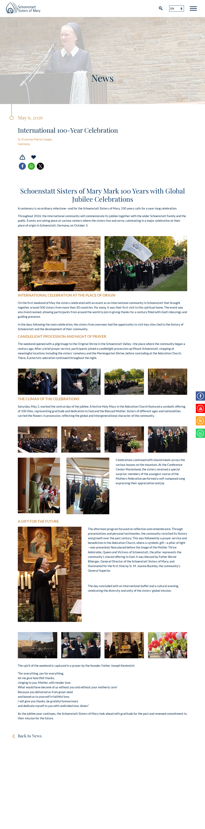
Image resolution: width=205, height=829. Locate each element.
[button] (22, 166)
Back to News (30, 735)
